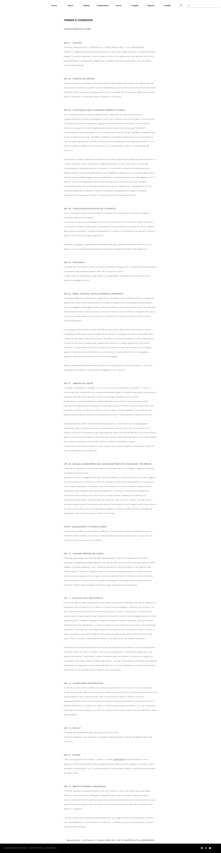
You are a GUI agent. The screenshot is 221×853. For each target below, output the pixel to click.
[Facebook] (202, 848)
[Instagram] (206, 848)
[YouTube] (210, 848)
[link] (181, 5)
